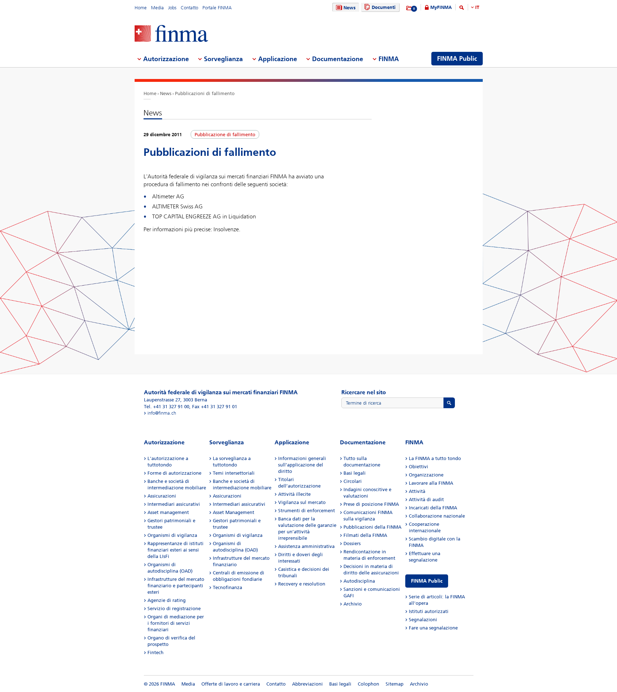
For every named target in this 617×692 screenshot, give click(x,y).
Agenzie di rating (166, 600)
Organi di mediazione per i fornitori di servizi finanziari (175, 623)
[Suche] (461, 9)
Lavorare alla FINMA (431, 483)
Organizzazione (426, 475)
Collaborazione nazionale (437, 516)
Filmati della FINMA (365, 535)
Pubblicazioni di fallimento (205, 93)
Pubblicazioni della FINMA (372, 527)
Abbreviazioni (307, 684)
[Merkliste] (409, 8)
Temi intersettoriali (234, 473)
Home (141, 7)
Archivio (352, 604)
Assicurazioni (161, 496)
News (349, 7)
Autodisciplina (359, 581)
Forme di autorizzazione (174, 473)
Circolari (352, 481)
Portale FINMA (217, 7)
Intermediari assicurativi (173, 504)
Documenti (384, 7)
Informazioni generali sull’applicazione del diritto (302, 465)
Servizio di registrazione (174, 608)
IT (477, 7)
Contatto (189, 7)
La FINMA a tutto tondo (435, 458)
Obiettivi (418, 466)
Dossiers (352, 543)
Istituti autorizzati (428, 611)
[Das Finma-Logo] (171, 34)
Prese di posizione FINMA (371, 504)
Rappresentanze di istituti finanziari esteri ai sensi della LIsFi (175, 550)
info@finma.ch (161, 413)
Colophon (368, 684)
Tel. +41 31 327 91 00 (166, 406)
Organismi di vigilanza (172, 535)
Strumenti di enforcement (306, 510)
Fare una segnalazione (433, 628)
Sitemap (394, 684)
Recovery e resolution (301, 584)
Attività (417, 491)
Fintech (155, 652)
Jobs (172, 7)
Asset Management (233, 512)
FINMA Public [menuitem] (457, 59)
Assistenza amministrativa (306, 546)
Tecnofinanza (227, 587)
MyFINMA (441, 7)
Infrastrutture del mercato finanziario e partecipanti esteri (175, 586)
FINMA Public (426, 581)
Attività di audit (426, 499)
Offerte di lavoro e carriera (230, 684)
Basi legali (354, 473)
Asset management (168, 512)
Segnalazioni (423, 619)
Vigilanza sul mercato (302, 502)
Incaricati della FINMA (433, 507)
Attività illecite (294, 494)
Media (157, 7)
